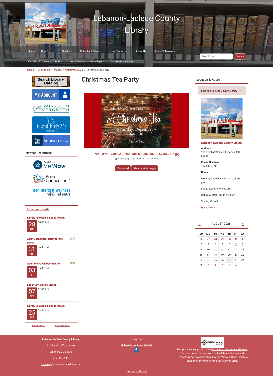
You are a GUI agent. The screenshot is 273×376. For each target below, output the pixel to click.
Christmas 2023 (74, 69)
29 (222, 239)
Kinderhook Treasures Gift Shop (45, 61)
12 (222, 249)
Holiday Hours (209, 207)
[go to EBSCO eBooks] (51, 140)
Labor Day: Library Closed (41, 284)
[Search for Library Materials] (51, 81)
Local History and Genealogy (86, 61)
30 (229, 239)
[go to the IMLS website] (212, 342)
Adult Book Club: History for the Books (45, 240)
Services (67, 51)
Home (31, 51)
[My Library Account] (51, 94)
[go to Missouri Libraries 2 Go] (51, 124)
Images (57, 69)
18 (215, 254)
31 (208, 265)
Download (123, 168)
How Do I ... (47, 51)
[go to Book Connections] (51, 178)
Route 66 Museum (165, 51)
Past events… (38, 325)
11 (215, 249)
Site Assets (43, 69)
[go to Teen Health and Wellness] (51, 191)
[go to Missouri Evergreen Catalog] (51, 108)
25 (215, 259)
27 (208, 239)
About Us (141, 51)
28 (215, 239)
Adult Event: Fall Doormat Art (43, 263)
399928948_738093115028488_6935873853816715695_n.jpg (136, 154)
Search (240, 56)
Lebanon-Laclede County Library (219, 90)
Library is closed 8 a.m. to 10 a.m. (46, 217)
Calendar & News (89, 51)
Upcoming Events (37, 209)
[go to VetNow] (51, 164)
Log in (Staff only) (137, 371)
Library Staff (137, 339)
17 (208, 254)
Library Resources (117, 51)
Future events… (62, 325)
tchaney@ (46, 364)
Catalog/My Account (121, 61)
